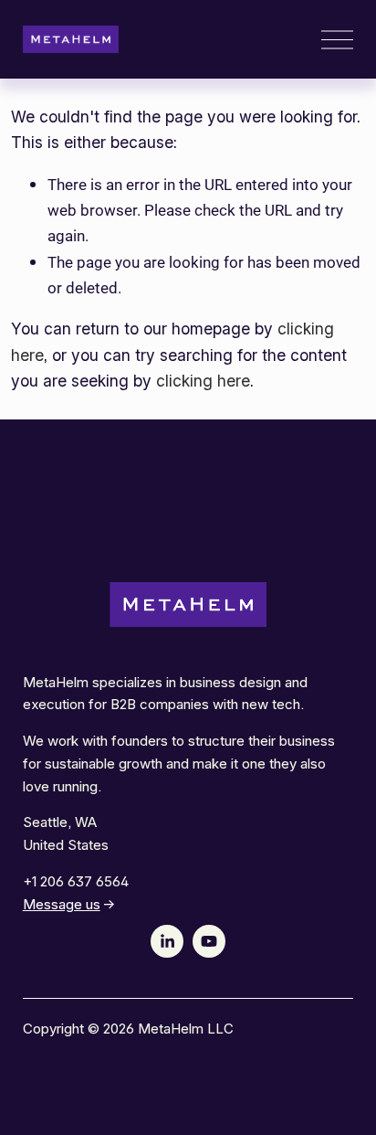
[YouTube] (209, 941)
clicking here (203, 380)
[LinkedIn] (167, 941)
